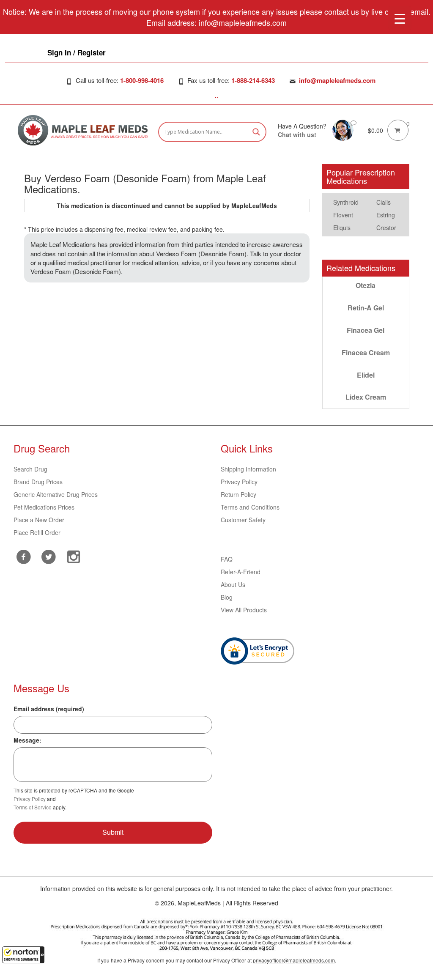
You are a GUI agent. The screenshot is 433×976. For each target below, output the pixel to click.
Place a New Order (39, 519)
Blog (227, 597)
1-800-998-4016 (142, 80)
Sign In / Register (76, 52)
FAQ (227, 559)
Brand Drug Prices (38, 481)
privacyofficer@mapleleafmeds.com (294, 960)
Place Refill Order (37, 532)
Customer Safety (243, 519)
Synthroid (346, 202)
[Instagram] (73, 555)
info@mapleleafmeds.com (337, 80)
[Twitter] (48, 555)
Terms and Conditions (250, 507)
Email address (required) (49, 709)
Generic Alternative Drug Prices (56, 494)
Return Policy (238, 494)
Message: (27, 740)
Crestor (386, 227)
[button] (23, 954)
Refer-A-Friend (240, 572)
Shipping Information (248, 469)
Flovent (343, 215)
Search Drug (30, 469)
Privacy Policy (239, 481)
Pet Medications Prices (44, 507)
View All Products (244, 610)
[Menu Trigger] (399, 18)
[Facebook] (24, 556)
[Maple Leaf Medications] (343, 129)
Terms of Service (33, 807)
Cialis (383, 202)
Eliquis (342, 227)
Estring (385, 215)
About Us (233, 584)
